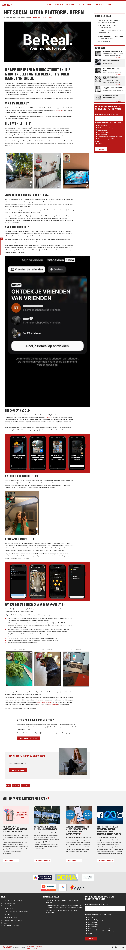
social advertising (53, 704)
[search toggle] (122, 4)
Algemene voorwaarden (34, 946)
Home (49, 4)
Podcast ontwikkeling (13, 920)
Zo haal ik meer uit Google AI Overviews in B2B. (109, 26)
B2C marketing (102, 134)
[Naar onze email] (123, 947)
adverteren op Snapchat (44, 702)
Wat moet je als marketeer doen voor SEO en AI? (110, 32)
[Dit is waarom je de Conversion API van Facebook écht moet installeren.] (16, 834)
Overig (100, 143)
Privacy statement (33, 948)
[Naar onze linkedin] (116, 947)
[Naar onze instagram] (119, 947)
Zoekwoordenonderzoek (13, 900)
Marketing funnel (103, 132)
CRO (5, 923)
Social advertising (11, 917)
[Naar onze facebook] (112, 947)
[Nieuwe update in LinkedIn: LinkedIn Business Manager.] (47, 834)
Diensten (58, 4)
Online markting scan (12, 926)
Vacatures (100, 4)
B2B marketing (102, 130)
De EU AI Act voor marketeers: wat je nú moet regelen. (109, 21)
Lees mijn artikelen (18, 770)
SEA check (7, 906)
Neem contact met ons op (28, 738)
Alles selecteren (102, 125)
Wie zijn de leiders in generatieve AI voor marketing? (110, 37)
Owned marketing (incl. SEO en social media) (101, 931)
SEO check (7, 914)
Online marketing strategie (106, 128)
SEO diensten (9, 909)
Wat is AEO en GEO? (105, 41)
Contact (110, 4)
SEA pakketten (9, 903)
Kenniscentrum (85, 4)
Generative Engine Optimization (16, 911)
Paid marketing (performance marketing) (110, 136)
